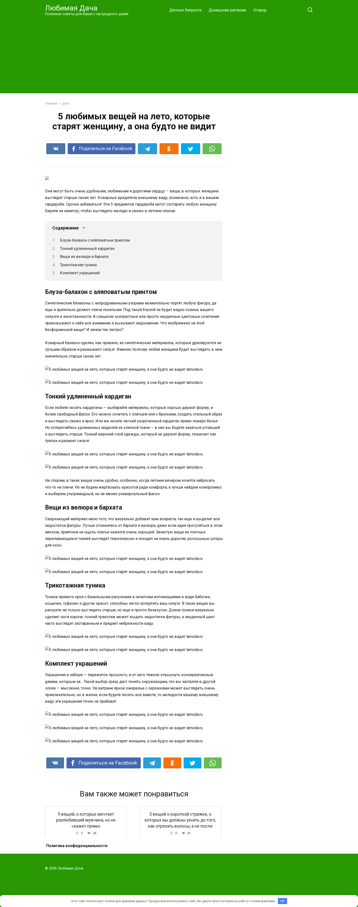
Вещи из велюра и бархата (84, 256)
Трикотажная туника (78, 265)
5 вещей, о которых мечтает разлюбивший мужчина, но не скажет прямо (86, 820)
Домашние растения (227, 10)
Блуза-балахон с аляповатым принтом (95, 240)
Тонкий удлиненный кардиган (87, 248)
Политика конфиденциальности (76, 845)
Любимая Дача (71, 8)
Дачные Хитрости (185, 10)
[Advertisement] (179, 54)
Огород (259, 10)
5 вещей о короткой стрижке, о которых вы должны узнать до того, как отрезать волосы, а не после (180, 820)
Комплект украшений (80, 273)
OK (282, 901)
